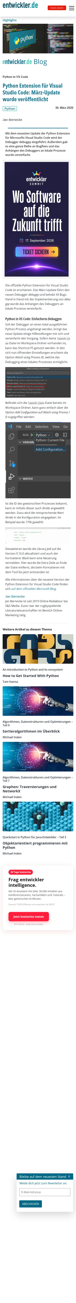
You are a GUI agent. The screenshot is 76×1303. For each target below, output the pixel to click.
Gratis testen (57, 7)
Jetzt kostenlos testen (28, 917)
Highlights (10, 20)
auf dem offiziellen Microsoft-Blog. (34, 589)
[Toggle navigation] (21, 8)
